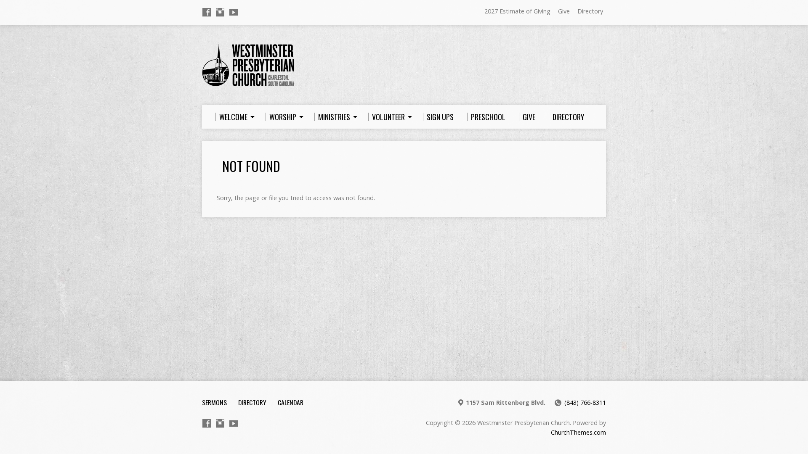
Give (564, 11)
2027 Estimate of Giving (517, 11)
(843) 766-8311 (585, 402)
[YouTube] (233, 12)
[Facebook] (206, 12)
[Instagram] (220, 12)
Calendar (290, 402)
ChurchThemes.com (578, 432)
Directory (590, 11)
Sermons (214, 402)
